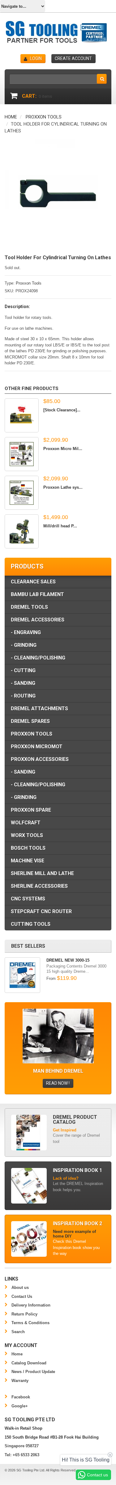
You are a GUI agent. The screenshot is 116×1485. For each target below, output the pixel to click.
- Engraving (26, 632)
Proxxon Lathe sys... (63, 487)
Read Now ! (58, 1083)
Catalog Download (28, 1363)
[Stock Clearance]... (61, 410)
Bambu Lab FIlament (37, 594)
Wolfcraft (26, 823)
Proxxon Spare (31, 810)
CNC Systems (28, 899)
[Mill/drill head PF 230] (22, 531)
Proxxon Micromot (36, 746)
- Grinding (24, 645)
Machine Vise (27, 861)
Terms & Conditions (30, 1322)
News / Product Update (33, 1371)
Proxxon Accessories (40, 759)
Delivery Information (30, 1305)
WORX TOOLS (27, 835)
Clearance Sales (33, 582)
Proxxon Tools (44, 117)
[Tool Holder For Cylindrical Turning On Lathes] (58, 142)
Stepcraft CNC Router (41, 911)
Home (11, 117)
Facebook (20, 1397)
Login (36, 58)
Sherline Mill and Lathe (42, 873)
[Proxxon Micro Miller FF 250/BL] (22, 454)
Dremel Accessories (37, 620)
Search (18, 1331)
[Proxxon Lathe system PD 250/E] (22, 493)
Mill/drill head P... (60, 526)
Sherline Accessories (39, 886)
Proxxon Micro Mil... (62, 448)
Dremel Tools (29, 607)
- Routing (23, 696)
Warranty (19, 1380)
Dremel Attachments (39, 708)
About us (20, 1287)
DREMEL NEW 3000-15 (67, 960)
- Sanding (23, 683)
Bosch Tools (28, 848)
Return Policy (24, 1314)
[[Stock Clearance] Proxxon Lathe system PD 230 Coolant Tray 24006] (22, 415)
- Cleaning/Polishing (38, 658)
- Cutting (23, 670)
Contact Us (21, 1296)
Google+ (19, 1406)
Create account (73, 58)
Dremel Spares (30, 721)
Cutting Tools (30, 924)
